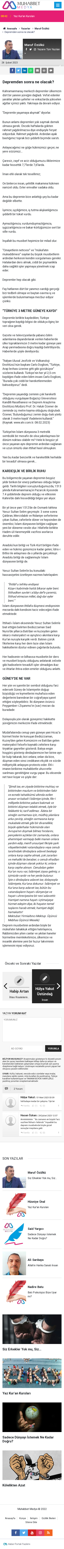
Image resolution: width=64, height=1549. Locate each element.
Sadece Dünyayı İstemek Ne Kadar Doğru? (38, 19)
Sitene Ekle (31, 1522)
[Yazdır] (44, 70)
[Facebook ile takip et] (15, 1532)
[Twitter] (18, 70)
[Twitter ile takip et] (24, 1532)
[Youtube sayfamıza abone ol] (32, 1532)
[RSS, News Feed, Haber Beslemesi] (48, 1532)
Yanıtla (26, 1106)
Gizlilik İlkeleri (49, 1518)
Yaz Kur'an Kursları (24, 15)
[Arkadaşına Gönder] (37, 70)
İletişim (34, 1518)
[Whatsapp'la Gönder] (30, 70)
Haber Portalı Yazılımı (19, 1544)
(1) (35, 1106)
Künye (22, 1518)
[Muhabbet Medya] (21, 4)
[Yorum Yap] (50, 70)
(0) (43, 1106)
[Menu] (58, 5)
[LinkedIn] (24, 70)
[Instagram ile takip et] (40, 1532)
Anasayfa (10, 1518)
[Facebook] (12, 70)
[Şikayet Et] (58, 1106)
